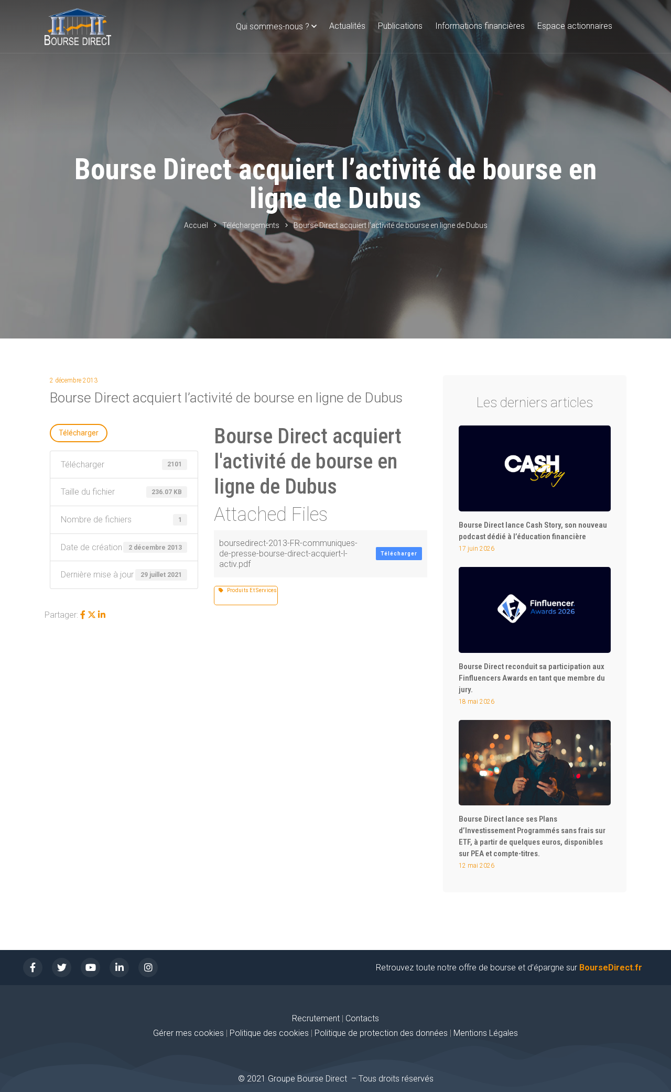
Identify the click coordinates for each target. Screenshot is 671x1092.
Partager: (61, 615)
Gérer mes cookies (188, 1033)
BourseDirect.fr (610, 968)
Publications (400, 26)
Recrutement (316, 1018)
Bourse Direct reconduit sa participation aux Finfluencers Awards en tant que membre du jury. (532, 678)
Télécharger (79, 433)
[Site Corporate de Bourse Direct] (78, 26)
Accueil (196, 225)
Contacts (362, 1018)
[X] (92, 615)
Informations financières (480, 26)
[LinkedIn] (101, 615)
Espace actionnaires (574, 26)
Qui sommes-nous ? (272, 26)
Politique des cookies (270, 1033)
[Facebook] (82, 615)
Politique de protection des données (381, 1033)
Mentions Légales (485, 1033)
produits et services (250, 590)
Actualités (347, 26)
